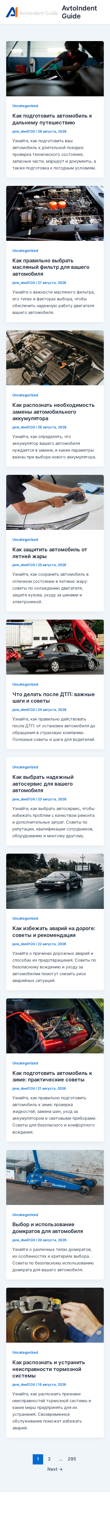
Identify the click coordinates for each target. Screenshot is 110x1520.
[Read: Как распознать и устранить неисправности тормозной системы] (55, 1314)
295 (72, 1459)
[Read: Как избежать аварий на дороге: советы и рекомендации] (55, 881)
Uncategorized (25, 106)
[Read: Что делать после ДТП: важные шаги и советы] (55, 646)
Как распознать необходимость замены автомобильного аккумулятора (53, 411)
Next (55, 1469)
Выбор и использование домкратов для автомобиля (47, 1227)
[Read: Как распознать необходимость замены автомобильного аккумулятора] (55, 357)
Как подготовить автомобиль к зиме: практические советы (52, 1076)
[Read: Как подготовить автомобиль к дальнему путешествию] (55, 68)
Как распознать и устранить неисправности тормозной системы (48, 1369)
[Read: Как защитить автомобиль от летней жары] (55, 502)
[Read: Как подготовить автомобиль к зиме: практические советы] (55, 1025)
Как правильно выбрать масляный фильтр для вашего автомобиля (50, 267)
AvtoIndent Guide (79, 12)
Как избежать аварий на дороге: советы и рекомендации (53, 931)
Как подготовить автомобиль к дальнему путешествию (52, 119)
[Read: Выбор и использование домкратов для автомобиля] (55, 1177)
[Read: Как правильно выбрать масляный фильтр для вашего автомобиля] (55, 213)
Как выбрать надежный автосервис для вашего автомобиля (43, 783)
